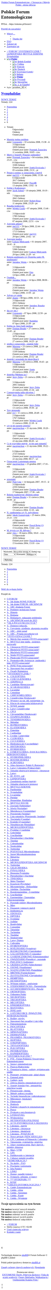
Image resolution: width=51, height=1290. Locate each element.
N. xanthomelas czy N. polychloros (22, 512)
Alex (14, 533)
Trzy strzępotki (13, 410)
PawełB (33, 183)
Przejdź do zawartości (11, 29)
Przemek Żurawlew (38, 149)
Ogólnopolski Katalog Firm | (25, 1280)
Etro (31, 272)
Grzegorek (17, 142)
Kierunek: (21, 554)
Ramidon (33, 321)
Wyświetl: (8, 551)
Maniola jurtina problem (17, 139)
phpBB (25, 1255)
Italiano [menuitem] (20, 74)
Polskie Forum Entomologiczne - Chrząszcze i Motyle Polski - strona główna (25, 3)
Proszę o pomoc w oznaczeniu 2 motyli (24, 172)
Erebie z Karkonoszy (16, 188)
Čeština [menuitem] (20, 64)
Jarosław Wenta (19, 262)
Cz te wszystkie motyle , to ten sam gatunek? (27, 443)
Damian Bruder (19, 328)
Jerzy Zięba (17, 377)
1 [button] (7, 109)
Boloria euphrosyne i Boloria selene (23, 494)
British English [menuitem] (24, 61)
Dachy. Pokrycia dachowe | (28, 1275)
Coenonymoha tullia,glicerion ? (21, 392)
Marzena (16, 346)
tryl (13, 413)
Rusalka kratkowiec (16, 206)
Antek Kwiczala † (37, 167)
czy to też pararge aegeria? (18, 425)
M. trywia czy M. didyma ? (19, 530)
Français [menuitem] (20, 66)
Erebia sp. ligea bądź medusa (20, 326)
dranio (15, 298)
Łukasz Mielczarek (20, 241)
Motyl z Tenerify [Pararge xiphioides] (23, 155)
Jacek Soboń (18, 190)
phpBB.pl (35, 1262)
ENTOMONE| (9, 1275)
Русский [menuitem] (21, 79)
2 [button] (7, 112)
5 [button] (7, 119)
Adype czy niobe (14, 295)
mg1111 (15, 175)
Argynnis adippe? (15, 224)
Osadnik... (11, 277)
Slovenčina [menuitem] (22, 82)
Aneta (32, 369)
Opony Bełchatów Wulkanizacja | (33, 1277)
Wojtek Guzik (18, 208)
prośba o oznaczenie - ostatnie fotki (22, 344)
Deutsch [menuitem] (21, 69)
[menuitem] (17, 39)
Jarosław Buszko (37, 305)
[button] (12, 107)
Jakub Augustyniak (21, 515)
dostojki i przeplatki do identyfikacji (23, 359)
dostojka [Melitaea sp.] (17, 374)
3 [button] (7, 114)
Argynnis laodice (14, 239)
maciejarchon (18, 428)
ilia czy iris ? (12, 310)
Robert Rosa (35, 201)
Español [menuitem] (26, 84)
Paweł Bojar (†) (36, 525)
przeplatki (11, 479)
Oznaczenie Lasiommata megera (21, 461)
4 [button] (7, 117)
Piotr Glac (17, 482)
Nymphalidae (11, 93)
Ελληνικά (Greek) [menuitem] (25, 72)
